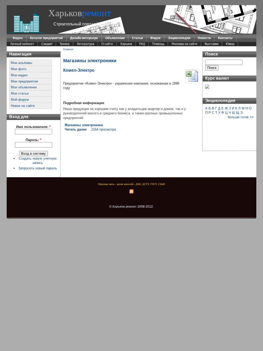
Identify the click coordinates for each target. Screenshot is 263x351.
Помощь (158, 44)
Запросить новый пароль (37, 168)
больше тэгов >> (241, 117)
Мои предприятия (24, 81)
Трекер (65, 44)
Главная (68, 49)
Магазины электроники (84, 125)
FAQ (142, 44)
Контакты (225, 38)
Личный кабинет (22, 44)
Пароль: (33, 140)
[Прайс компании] (192, 81)
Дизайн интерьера (84, 38)
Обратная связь (106, 184)
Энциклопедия (179, 38)
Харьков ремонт (124, 206)
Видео (18, 38)
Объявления (115, 38)
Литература (85, 44)
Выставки (212, 44)
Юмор (230, 44)
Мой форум (20, 99)
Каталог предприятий (46, 38)
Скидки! (46, 44)
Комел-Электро (79, 70)
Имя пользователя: (33, 127)
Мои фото (18, 69)
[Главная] (27, 32)
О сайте (107, 44)
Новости (204, 38)
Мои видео (19, 75)
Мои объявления (24, 87)
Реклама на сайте (185, 44)
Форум (155, 38)
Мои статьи (20, 93)
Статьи (137, 38)
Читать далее (76, 129)
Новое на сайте (23, 106)
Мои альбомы (21, 63)
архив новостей (125, 184)
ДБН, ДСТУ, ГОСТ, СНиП (150, 184)
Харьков (79, 13)
